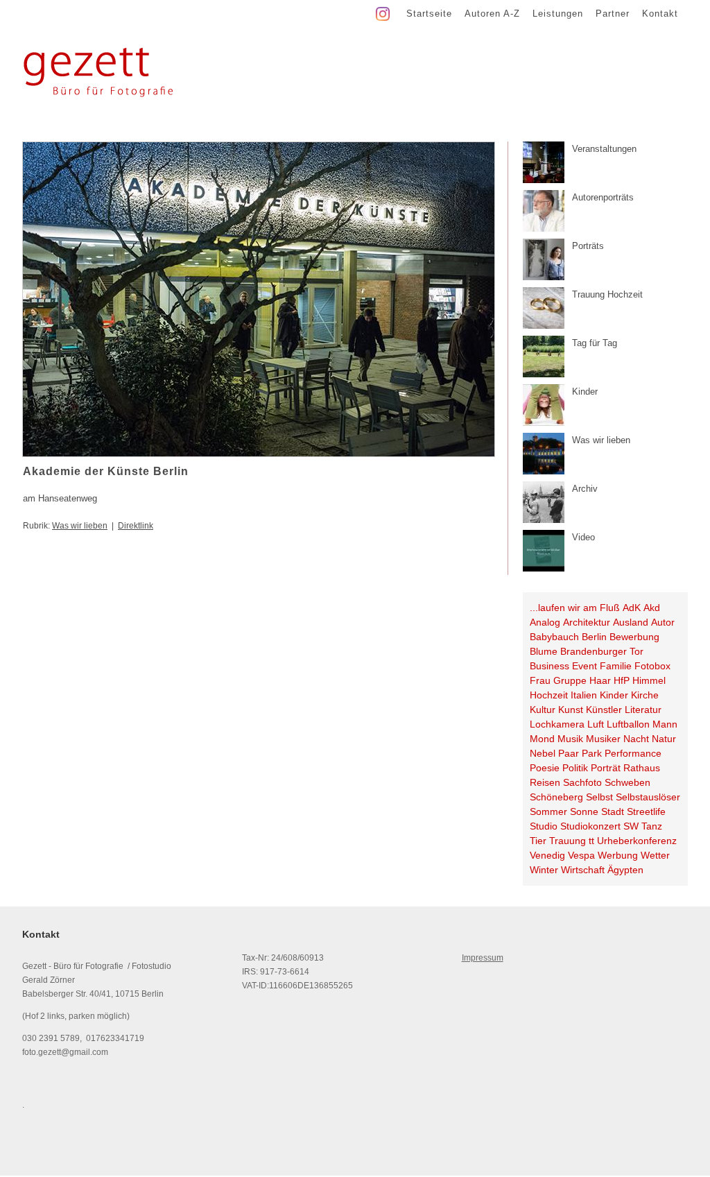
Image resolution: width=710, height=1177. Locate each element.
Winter (544, 869)
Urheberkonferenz (637, 840)
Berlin (594, 636)
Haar (600, 680)
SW (631, 826)
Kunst (570, 709)
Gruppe (570, 680)
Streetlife (646, 811)
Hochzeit (549, 695)
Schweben (627, 782)
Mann (664, 724)
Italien (584, 695)
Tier (538, 840)
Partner (613, 13)
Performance (633, 753)
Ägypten (625, 869)
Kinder (614, 695)
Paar (568, 753)
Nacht (636, 738)
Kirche (645, 695)
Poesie (545, 767)
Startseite (429, 13)
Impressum (482, 958)
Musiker (603, 738)
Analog (545, 622)
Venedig (547, 855)
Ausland (630, 622)
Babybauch (554, 636)
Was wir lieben (79, 526)
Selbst (599, 796)
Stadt (612, 811)
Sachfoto (582, 782)
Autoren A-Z (492, 13)
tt (591, 840)
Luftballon (628, 724)
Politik (575, 767)
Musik (570, 738)
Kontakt (660, 13)
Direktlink (135, 526)
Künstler (604, 709)
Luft (595, 724)
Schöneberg (556, 796)
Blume (543, 651)
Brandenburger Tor (601, 651)
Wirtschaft (583, 869)
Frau (540, 680)
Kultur (542, 709)
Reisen (545, 782)
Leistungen (557, 13)
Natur (664, 738)
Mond (542, 738)
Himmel (649, 680)
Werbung (618, 855)
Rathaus (641, 767)
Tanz (651, 826)
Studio (543, 826)
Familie (616, 665)
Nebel (542, 753)
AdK (632, 607)
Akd (651, 607)
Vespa (581, 855)
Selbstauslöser (648, 796)
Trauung (567, 840)
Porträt (606, 767)
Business (549, 665)
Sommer (548, 811)
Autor (663, 622)
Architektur (586, 622)
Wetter (655, 855)
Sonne (584, 811)
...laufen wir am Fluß (575, 607)
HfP (622, 680)
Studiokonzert (590, 826)
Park (592, 753)
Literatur (643, 709)
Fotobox (652, 665)
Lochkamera (557, 724)
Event (584, 665)
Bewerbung (634, 636)
